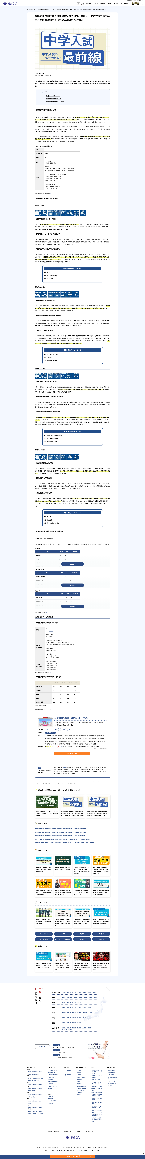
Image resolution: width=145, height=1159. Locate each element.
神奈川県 (69, 997)
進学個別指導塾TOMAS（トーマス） (71, 717)
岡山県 (74, 1018)
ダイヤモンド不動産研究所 (55, 1150)
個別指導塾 (102, 3)
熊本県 (79, 1028)
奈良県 (79, 1013)
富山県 (69, 1002)
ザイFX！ (44, 1150)
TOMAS (65, 768)
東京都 (64, 997)
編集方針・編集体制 (53, 1131)
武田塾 (50, 1088)
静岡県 (69, 1007)
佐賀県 (69, 1028)
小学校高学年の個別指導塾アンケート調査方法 (84, 746)
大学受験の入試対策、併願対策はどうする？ (97, 1119)
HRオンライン (87, 1150)
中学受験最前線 (111, 1072)
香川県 (69, 1023)
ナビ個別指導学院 (53, 1081)
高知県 (79, 1023)
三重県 (79, 1007)
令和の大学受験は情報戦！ (97, 1089)
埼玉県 (75, 997)
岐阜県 (74, 1007)
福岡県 (64, 1028)
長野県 (84, 1007)
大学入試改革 (111, 1074)
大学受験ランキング (68, 1075)
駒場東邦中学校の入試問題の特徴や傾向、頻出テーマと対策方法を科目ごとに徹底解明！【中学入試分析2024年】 (80, 9)
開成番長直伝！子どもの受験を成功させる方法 (97, 1071)
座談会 (109, 3)
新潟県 (64, 1002)
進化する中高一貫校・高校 (112, 1084)
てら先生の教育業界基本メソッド (97, 1082)
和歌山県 (84, 1013)
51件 (62, 747)
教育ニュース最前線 (97, 1110)
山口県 (84, 1018)
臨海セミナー (52, 1072)
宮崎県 (89, 1028)
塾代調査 (126, 3)
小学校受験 (79, 1092)
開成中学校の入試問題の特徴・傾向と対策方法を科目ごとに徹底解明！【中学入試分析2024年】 (61, 829)
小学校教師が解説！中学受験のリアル (97, 1106)
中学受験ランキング (68, 1071)
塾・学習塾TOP (31, 9)
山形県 (89, 992)
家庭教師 (79, 1095)
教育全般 (101, 939)
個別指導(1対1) (50, 733)
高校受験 (82, 934)
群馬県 (96, 997)
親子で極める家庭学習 (112, 1077)
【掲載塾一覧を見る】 (54, 1070)
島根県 (69, 1018)
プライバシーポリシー (91, 1131)
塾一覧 (96, 3)
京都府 (74, 1013)
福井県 (79, 1002)
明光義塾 (51, 1079)
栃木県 (90, 997)
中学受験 (63, 934)
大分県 (84, 1028)
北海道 (64, 992)
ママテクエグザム (112, 1081)
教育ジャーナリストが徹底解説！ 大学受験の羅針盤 (97, 1114)
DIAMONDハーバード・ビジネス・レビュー (75, 1148)
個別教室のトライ (53, 1084)
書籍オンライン (92, 1148)
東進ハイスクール (53, 1086)
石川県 (74, 1002)
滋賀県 (90, 1013)
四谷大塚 (51, 631)
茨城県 (85, 997)
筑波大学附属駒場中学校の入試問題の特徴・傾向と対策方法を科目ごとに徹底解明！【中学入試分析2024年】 (64, 842)
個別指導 (51, 1096)
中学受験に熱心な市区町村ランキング (81, 1089)
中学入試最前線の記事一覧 (44, 9)
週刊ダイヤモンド (57, 1148)
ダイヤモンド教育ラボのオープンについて (64, 1057)
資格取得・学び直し (81, 1077)
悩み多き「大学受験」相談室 (97, 1098)
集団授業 (51, 1098)
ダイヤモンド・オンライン (44, 1148)
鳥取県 (64, 1018)
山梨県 (89, 1007)
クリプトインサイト (97, 1150)
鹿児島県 (64, 1030)
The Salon (79, 1150)
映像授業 (51, 1103)
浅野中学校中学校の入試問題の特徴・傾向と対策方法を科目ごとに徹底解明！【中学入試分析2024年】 (63, 839)
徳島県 (64, 1023)
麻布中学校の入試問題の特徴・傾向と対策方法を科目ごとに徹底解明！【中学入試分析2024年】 (61, 832)
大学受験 (101, 934)
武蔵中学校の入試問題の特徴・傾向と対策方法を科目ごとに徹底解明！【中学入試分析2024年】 (61, 836)
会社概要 (77, 1131)
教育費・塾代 (44, 939)
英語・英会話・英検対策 (97, 1102)
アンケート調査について (59, 1052)
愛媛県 (74, 1023)
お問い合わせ (67, 1131)
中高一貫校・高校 (117, 3)
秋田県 (84, 992)
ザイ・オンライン (102, 1148)
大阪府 (64, 1013)
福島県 (94, 992)
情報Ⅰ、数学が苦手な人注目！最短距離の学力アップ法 (97, 1094)
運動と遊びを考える (97, 1086)
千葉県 (80, 997)
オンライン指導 (52, 1101)
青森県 (69, 992)
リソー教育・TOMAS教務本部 (45, 75)
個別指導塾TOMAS (53, 1077)
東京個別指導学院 (53, 1074)
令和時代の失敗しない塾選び (97, 1076)
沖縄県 (70, 1030)
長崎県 (74, 1028)
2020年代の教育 (111, 1070)
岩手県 (74, 992)
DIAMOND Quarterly (69, 1150)
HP (50, 193)
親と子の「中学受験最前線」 (63, 939)
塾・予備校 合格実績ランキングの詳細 (63, 1047)
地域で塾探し (89, 3)
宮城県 (79, 992)
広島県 (79, 1018)
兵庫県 (69, 1013)
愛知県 (64, 1007)
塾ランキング (44, 934)
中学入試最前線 (96, 1080)
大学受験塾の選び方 (81, 1086)
